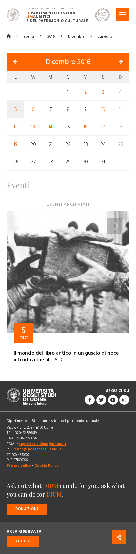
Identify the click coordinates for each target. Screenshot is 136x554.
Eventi (28, 36)
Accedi (23, 541)
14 (50, 126)
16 (86, 126)
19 (15, 144)
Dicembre (76, 36)
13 (33, 126)
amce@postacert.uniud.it (37, 449)
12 (15, 126)
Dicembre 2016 (68, 62)
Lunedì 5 (105, 36)
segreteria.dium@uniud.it (42, 443)
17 (103, 126)
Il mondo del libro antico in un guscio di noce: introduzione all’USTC (67, 356)
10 (103, 109)
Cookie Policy (46, 465)
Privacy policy (19, 465)
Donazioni (26, 509)
